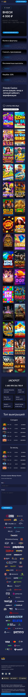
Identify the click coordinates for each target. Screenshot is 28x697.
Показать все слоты (11, 109)
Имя (2, 482)
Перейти (6, 46)
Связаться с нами (7, 669)
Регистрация (21, 1)
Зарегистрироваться (10, 32)
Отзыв (3, 489)
